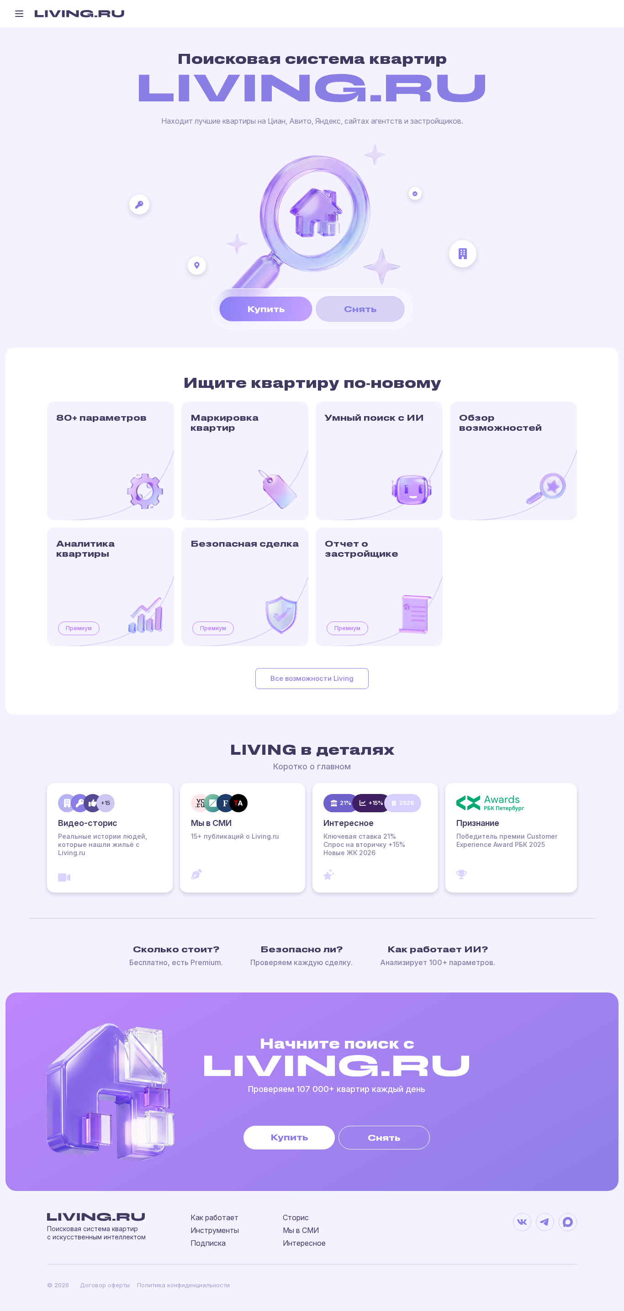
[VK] (522, 1222)
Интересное (304, 1243)
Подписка (208, 1243)
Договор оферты (105, 1285)
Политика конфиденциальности (183, 1285)
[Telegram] (545, 1222)
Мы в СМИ (301, 1230)
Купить (266, 308)
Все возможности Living (312, 678)
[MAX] (568, 1222)
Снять (360, 308)
